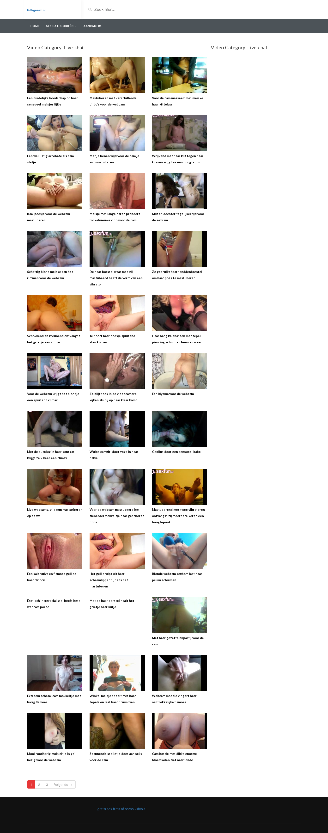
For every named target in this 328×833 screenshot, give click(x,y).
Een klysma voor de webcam (173, 394)
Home (35, 25)
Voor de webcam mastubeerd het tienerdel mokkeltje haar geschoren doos (117, 516)
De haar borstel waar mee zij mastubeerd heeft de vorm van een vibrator (116, 278)
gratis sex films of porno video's (121, 808)
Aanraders (93, 25)
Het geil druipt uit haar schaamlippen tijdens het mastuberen (109, 580)
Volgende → (63, 784)
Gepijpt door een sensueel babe (176, 452)
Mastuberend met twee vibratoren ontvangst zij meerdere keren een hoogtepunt (178, 516)
